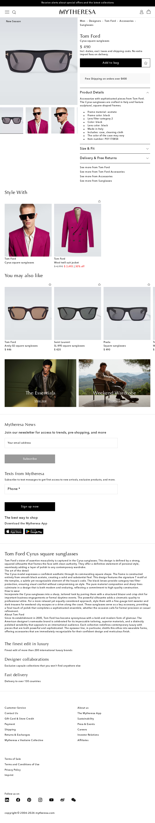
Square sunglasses (115, 346)
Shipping (10, 730)
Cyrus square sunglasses (19, 263)
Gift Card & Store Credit (19, 719)
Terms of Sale (13, 759)
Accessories (126, 21)
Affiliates (83, 740)
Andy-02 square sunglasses (21, 346)
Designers (95, 21)
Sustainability (86, 719)
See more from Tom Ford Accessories (102, 172)
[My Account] (141, 12)
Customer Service (15, 708)
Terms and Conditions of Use (22, 764)
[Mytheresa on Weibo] (62, 800)
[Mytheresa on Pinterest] (29, 800)
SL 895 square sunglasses (69, 346)
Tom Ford (110, 21)
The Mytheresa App (90, 713)
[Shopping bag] (148, 12)
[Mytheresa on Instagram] (40, 800)
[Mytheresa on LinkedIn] (7, 800)
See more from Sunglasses (96, 181)
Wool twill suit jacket (66, 263)
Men (82, 21)
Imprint (9, 775)
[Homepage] (77, 11)
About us (83, 708)
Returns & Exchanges (17, 735)
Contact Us (11, 713)
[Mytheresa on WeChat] (73, 800)
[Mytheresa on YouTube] (51, 800)
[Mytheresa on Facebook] (18, 800)
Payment (10, 724)
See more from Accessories (96, 176)
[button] (110, 62)
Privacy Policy (13, 770)
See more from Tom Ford (95, 167)
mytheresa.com (45, 813)
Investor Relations (88, 735)
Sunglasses (86, 25)
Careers (82, 730)
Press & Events (86, 724)
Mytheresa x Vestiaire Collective (24, 740)
